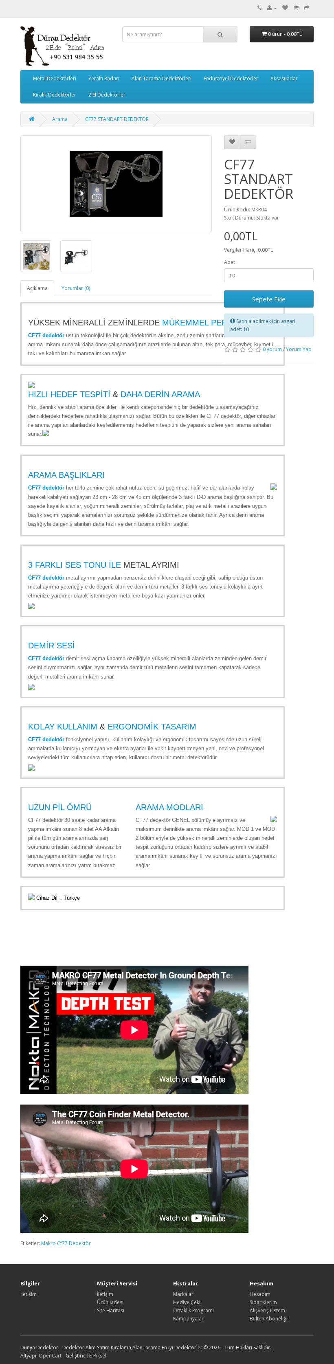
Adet (229, 262)
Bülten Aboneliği (269, 1318)
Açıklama (37, 288)
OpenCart (50, 1355)
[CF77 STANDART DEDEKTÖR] (116, 183)
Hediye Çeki (186, 1302)
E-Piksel (97, 1355)
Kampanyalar (188, 1318)
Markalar (183, 1294)
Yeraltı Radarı (103, 78)
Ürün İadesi (110, 1302)
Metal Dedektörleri (54, 78)
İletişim (28, 1294)
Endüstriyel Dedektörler (231, 78)
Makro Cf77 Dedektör (66, 1243)
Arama (60, 119)
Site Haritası (110, 1310)
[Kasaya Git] (307, 7)
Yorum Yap (299, 349)
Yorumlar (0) (76, 288)
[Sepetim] (296, 7)
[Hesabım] (272, 7)
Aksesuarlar (284, 78)
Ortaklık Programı (193, 1310)
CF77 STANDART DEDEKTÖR (117, 119)
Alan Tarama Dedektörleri (161, 78)
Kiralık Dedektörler (54, 94)
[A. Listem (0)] (285, 7)
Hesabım (260, 1294)
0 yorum (272, 349)
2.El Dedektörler (106, 94)
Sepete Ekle (269, 299)
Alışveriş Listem (267, 1310)
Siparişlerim (263, 1302)
